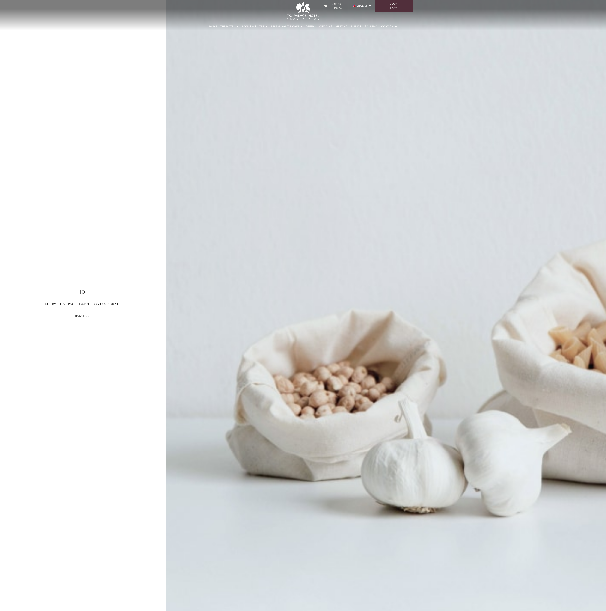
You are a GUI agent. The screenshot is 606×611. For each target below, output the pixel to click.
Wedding (326, 26)
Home (213, 26)
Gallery (371, 26)
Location (386, 26)
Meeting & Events (348, 26)
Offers (311, 26)
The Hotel (227, 26)
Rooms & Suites (252, 26)
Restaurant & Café (285, 26)
